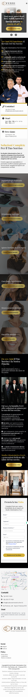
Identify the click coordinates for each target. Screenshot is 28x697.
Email (5, 534)
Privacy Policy (12, 543)
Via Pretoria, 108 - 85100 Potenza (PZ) (14, 606)
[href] (14, 580)
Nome (5, 514)
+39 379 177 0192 (8, 599)
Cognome (6, 521)
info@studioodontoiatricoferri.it (13, 602)
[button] (26, 3)
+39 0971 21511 (7, 596)
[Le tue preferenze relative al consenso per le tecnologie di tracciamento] (26, 522)
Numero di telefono (8, 528)
